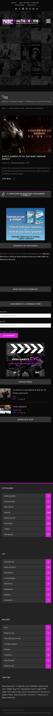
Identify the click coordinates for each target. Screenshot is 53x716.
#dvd (40, 256)
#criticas (25, 256)
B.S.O (14, 396)
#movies (11, 259)
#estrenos (4, 259)
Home (4, 108)
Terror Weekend (19, 406)
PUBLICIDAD (19, 5)
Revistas (7, 649)
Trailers (7, 529)
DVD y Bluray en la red (12, 638)
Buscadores (8, 573)
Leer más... (7, 179)
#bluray (45, 256)
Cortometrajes (9, 501)
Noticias (7, 512)
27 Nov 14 (5, 163)
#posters (46, 254)
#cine (19, 256)
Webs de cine (9, 666)
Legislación (8, 600)
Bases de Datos (10, 567)
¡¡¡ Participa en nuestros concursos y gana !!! (26, 194)
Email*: (3, 321)
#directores (4, 256)
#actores (13, 256)
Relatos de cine (9, 518)
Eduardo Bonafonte (18, 163)
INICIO (13, 3)
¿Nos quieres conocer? (29, 3)
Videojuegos (8, 534)
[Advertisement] (26, 58)
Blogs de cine (9, 633)
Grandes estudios (10, 644)
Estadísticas (8, 589)
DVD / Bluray (8, 507)
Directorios (8, 584)
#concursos (33, 256)
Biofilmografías (9, 496)
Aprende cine (9, 562)
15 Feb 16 (21, 413)
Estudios (7, 595)
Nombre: (3, 311)
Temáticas (17, 410)
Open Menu (48, 21)
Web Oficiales (9, 660)
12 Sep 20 (21, 399)
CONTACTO (31, 5)
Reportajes (8, 523)
